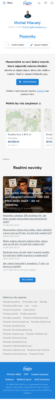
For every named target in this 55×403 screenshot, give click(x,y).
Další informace (42, 379)
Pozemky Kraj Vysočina (38, 350)
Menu (10, 3)
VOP (26, 374)
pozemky (41, 91)
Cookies (35, 374)
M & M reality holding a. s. (35, 27)
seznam (44, 374)
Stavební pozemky (11, 302)
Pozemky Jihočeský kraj (14, 326)
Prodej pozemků (10, 314)
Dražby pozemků (28, 314)
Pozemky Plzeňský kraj (36, 334)
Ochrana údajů (14, 374)
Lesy (27, 306)
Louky (34, 306)
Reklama (9, 379)
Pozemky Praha (36, 354)
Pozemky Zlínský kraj (40, 322)
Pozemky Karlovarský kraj (15, 354)
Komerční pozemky (12, 310)
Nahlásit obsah (24, 379)
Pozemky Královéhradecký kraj (17, 346)
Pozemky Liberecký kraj (14, 350)
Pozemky (27, 36)
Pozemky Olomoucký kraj (15, 338)
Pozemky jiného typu (12, 306)
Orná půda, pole (29, 302)
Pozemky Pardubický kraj (14, 342)
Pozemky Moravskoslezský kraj (17, 330)
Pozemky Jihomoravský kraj (16, 322)
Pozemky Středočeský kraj (35, 318)
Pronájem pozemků (12, 318)
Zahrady (43, 302)
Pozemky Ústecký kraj (13, 334)
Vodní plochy (29, 310)
